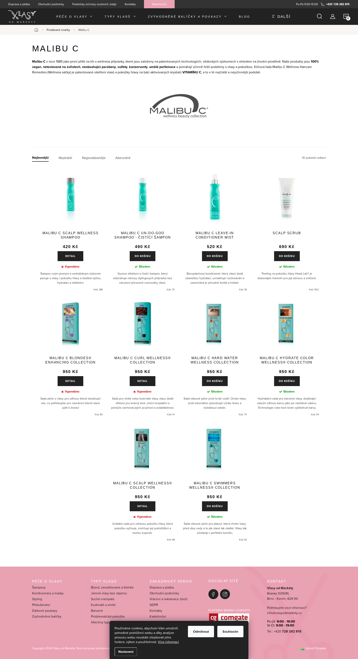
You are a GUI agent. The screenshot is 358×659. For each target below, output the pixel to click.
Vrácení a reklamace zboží (168, 599)
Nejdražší (65, 158)
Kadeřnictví (159, 4)
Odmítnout (201, 631)
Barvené (97, 610)
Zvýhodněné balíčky (46, 616)
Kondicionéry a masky (48, 593)
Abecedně (123, 158)
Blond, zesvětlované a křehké (112, 587)
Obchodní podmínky (51, 4)
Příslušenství (41, 605)
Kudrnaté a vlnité (103, 605)
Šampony (39, 587)
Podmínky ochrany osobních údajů (94, 4)
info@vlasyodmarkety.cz (284, 613)
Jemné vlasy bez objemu (109, 593)
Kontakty (130, 4)
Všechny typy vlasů (105, 622)
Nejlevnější (40, 158)
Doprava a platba (19, 4)
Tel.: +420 (284, 631)
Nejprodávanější (93, 158)
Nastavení (125, 651)
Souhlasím (230, 631)
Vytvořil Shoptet (316, 648)
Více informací (168, 642)
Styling (37, 599)
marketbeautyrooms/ (225, 594)
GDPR (154, 605)
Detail (70, 256)
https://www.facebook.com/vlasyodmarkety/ (213, 594)
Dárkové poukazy (44, 610)
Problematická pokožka (108, 616)
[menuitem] (75, 16)
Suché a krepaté (102, 599)
